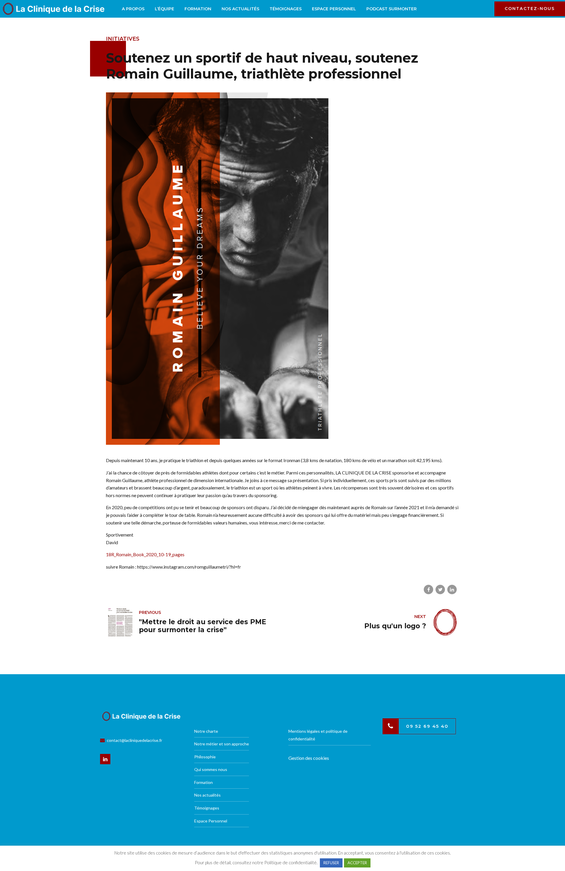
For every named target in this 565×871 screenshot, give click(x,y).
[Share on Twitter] (440, 589)
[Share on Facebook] (428, 589)
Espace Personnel (334, 8)
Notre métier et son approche (221, 743)
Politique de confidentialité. (291, 862)
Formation (198, 8)
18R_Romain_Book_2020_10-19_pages (145, 554)
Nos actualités (240, 8)
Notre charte (206, 731)
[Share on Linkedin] (452, 589)
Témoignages (286, 8)
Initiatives (122, 39)
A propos (133, 8)
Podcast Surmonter (391, 8)
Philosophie (205, 756)
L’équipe (164, 8)
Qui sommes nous (210, 769)
